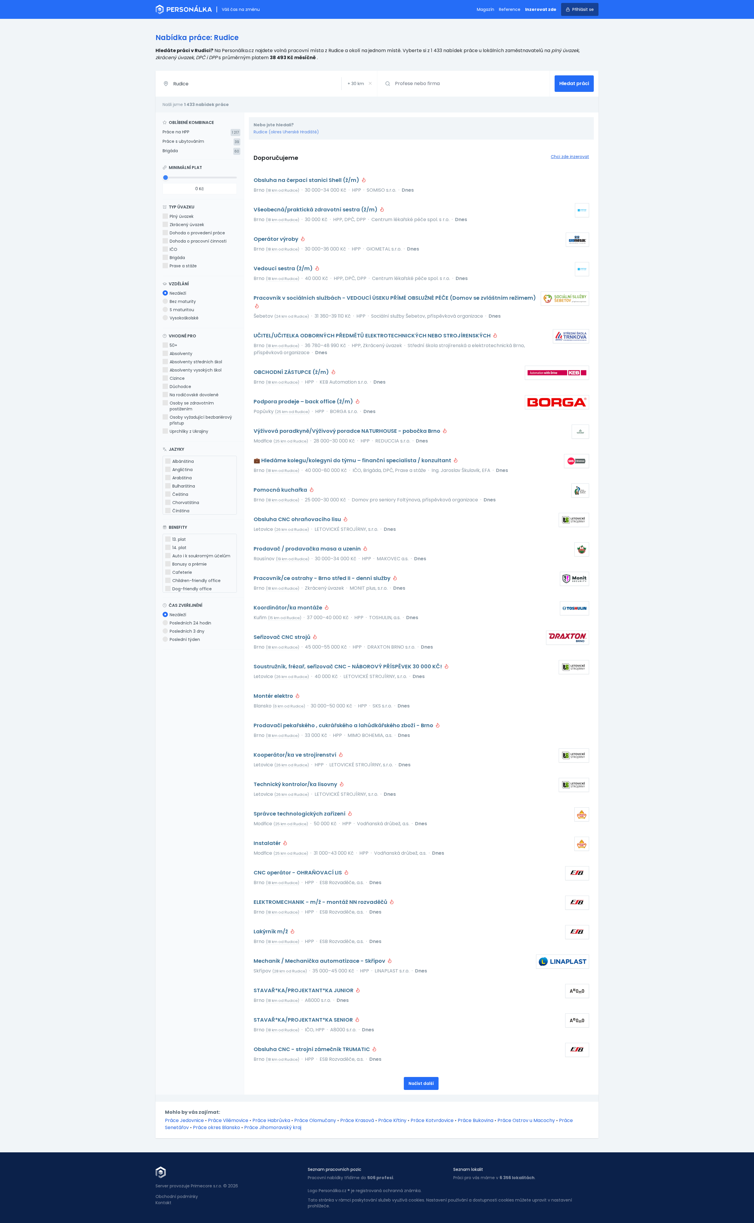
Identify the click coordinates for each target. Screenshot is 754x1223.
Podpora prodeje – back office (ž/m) (304, 401)
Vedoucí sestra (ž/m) (284, 268)
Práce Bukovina (475, 1120)
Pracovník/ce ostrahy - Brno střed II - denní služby (323, 578)
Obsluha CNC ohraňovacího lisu (298, 519)
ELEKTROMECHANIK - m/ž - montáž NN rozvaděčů (321, 902)
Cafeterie (182, 572)
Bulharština (183, 486)
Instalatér (268, 843)
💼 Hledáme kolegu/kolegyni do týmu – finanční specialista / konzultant (353, 460)
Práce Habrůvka (271, 1120)
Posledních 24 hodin (190, 623)
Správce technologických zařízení (300, 813)
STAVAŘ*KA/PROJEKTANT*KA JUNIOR (304, 990)
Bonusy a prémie (189, 564)
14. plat (179, 548)
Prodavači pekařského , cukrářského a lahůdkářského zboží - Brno (344, 725)
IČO (173, 249)
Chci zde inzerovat (570, 157)
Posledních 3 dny (187, 631)
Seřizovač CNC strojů (283, 637)
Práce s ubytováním (183, 141)
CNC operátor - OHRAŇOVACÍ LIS (298, 872)
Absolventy (181, 354)
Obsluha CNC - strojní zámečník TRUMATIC (312, 1049)
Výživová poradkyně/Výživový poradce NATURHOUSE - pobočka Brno (348, 431)
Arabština (182, 478)
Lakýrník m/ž (271, 931)
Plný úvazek (182, 216)
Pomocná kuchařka (281, 489)
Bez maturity (183, 301)
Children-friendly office (196, 581)
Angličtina (182, 470)
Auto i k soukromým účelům (201, 556)
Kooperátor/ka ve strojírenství (296, 754)
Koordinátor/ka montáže (288, 607)
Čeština (180, 494)
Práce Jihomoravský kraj (272, 1127)
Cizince (177, 378)
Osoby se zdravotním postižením (192, 406)
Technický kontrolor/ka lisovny (296, 784)
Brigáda (170, 151)
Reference (509, 9)
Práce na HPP (176, 132)
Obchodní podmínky (177, 1196)
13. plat (179, 539)
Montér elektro (274, 696)
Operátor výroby (277, 239)
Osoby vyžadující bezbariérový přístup (201, 420)
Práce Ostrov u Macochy (526, 1120)
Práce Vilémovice (228, 1120)
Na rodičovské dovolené (194, 395)
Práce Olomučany (315, 1120)
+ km (356, 84)
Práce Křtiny (392, 1120)
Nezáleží (178, 293)
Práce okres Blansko (216, 1127)
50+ (173, 345)
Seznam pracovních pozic (334, 1169)
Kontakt (163, 1203)
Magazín (485, 9)
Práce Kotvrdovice (432, 1120)
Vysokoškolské (184, 318)
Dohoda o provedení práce (197, 233)
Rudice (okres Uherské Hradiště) (286, 132)
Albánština (183, 461)
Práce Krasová (357, 1120)
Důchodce (180, 387)
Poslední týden (185, 639)
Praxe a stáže (183, 266)
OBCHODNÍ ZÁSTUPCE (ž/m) (292, 372)
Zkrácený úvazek (187, 225)
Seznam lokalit (468, 1169)
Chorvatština (185, 503)
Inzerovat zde (540, 9)
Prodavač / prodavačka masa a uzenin (308, 548)
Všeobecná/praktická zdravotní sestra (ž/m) (316, 209)
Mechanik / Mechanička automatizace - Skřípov (320, 961)
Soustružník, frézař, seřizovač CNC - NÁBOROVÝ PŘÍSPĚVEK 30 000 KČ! (348, 666)
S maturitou (182, 310)
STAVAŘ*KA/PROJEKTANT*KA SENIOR (304, 1019)
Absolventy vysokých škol (195, 370)
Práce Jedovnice (184, 1120)
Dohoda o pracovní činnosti (198, 241)
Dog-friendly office (192, 589)
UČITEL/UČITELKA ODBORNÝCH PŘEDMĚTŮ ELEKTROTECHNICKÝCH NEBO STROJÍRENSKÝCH (373, 335)
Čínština (180, 511)
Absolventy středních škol (196, 362)
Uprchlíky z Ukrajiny (189, 431)
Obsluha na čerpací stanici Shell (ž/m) (307, 180)
